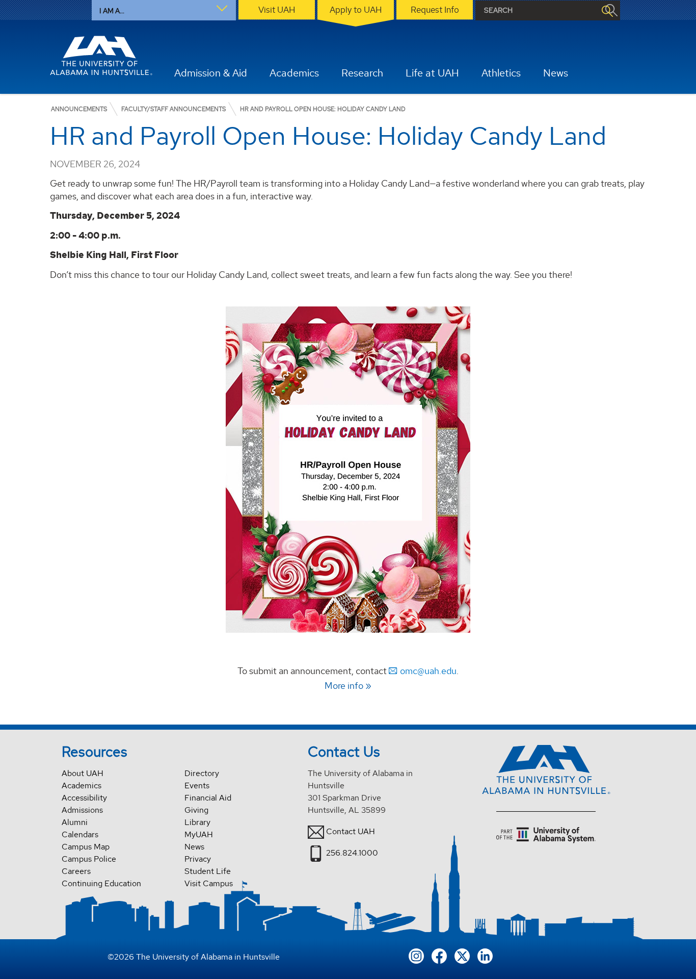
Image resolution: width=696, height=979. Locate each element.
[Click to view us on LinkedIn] (485, 955)
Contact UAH (350, 831)
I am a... (111, 10)
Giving (196, 810)
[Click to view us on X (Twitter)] (462, 955)
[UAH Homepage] (101, 55)
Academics (81, 785)
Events (196, 785)
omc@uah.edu (428, 671)
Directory (201, 773)
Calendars (80, 834)
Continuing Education (101, 883)
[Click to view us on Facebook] (439, 955)
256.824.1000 (352, 852)
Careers (76, 871)
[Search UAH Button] (607, 10)
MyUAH (198, 834)
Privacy (197, 859)
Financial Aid (207, 797)
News (194, 846)
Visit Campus (208, 883)
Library (197, 822)
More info (344, 685)
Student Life (207, 871)
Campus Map (86, 846)
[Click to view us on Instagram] (416, 955)
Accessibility (84, 797)
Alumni (75, 822)
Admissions (82, 810)
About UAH (82, 773)
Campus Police (89, 859)
